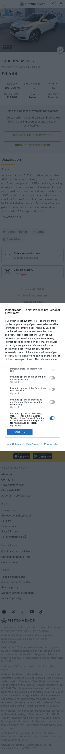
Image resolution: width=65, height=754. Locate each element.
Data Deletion (13, 444)
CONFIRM (20, 432)
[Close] (58, 310)
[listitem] (32, 370)
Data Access (32, 444)
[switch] (52, 377)
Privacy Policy (51, 444)
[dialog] (32, 377)
